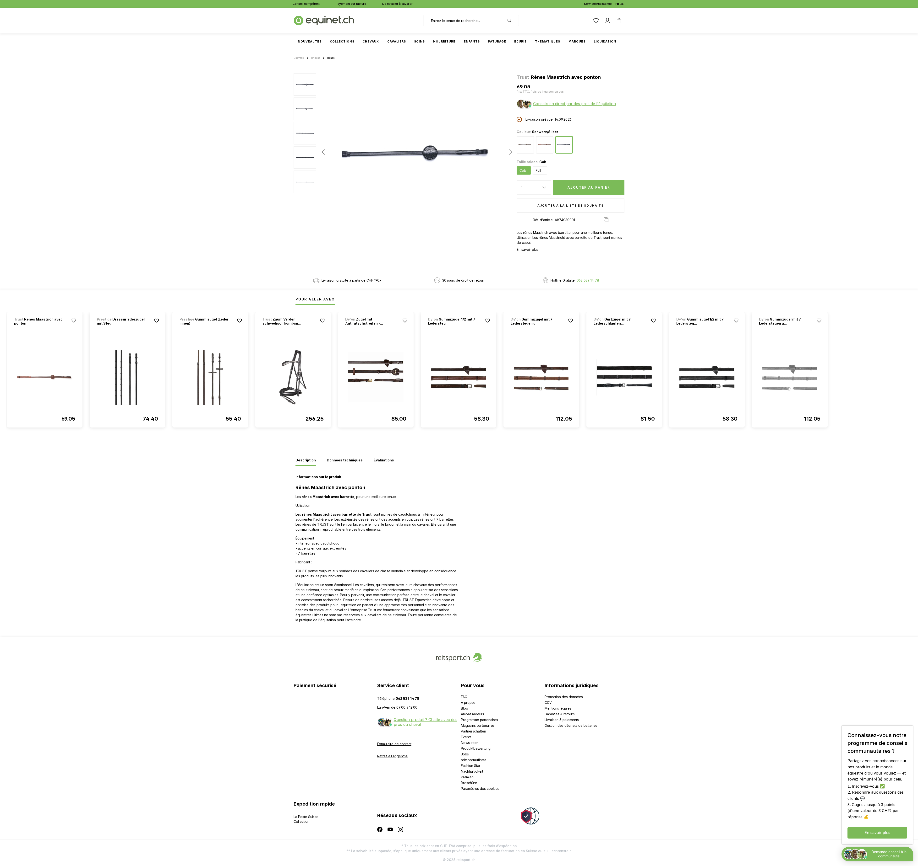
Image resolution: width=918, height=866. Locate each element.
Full (538, 170)
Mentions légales (558, 708)
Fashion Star (470, 766)
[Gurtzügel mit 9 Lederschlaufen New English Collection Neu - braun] (624, 377)
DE (622, 3)
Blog (464, 708)
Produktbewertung (476, 748)
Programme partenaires (479, 720)
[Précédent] (323, 152)
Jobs (465, 754)
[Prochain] (509, 152)
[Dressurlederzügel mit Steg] (127, 377)
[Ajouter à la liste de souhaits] (74, 320)
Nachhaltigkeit (472, 771)
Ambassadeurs (472, 714)
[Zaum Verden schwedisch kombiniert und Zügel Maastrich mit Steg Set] (293, 377)
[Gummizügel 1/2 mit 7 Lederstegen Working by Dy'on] (458, 377)
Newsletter (469, 743)
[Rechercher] (512, 20)
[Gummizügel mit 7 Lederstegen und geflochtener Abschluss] (541, 377)
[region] (403, 152)
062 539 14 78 (588, 280)
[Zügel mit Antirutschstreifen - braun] (375, 377)
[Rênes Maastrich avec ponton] (44, 377)
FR (617, 3)
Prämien (467, 777)
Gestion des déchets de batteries (571, 725)
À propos (468, 702)
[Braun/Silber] (544, 145)
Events (466, 737)
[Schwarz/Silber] (564, 145)
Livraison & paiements (562, 720)
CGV (548, 702)
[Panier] (619, 20)
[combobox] (464, 20)
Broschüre (469, 783)
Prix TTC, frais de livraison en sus (540, 91)
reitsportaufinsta (473, 760)
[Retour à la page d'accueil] (324, 20)
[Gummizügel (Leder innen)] (210, 377)
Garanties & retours (560, 714)
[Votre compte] (607, 20)
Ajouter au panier (589, 187)
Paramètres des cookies (480, 788)
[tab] (305, 460)
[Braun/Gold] (525, 145)
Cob (522, 170)
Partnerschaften (473, 731)
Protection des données (564, 697)
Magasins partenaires (478, 725)
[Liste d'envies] (596, 20)
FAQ (464, 697)
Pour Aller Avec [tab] (315, 299)
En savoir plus (527, 249)
